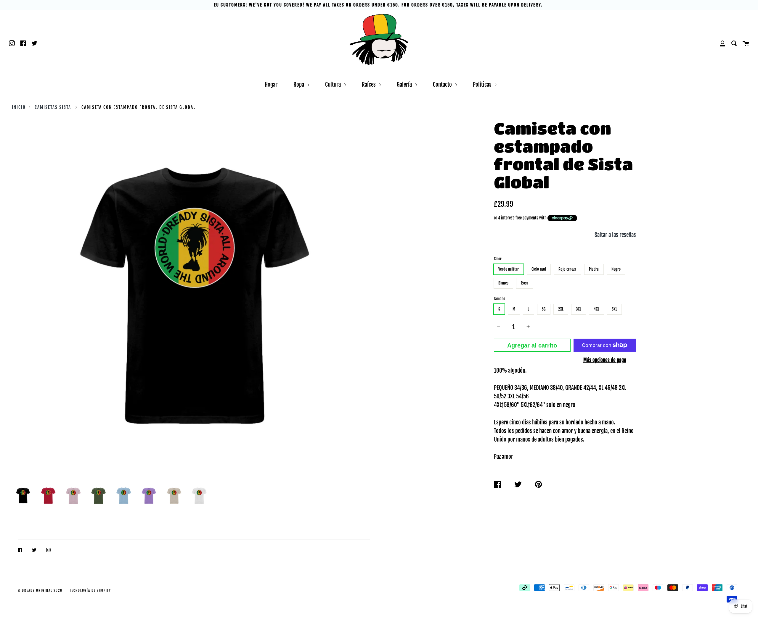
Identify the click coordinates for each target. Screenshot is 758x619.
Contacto (443, 84)
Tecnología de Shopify (90, 591)
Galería (405, 84)
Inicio (19, 107)
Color (498, 258)
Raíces (369, 84)
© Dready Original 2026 (40, 591)
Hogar (271, 84)
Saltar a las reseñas (615, 234)
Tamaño (499, 298)
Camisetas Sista (53, 107)
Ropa (299, 84)
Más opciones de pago (604, 360)
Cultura (333, 84)
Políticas (483, 84)
